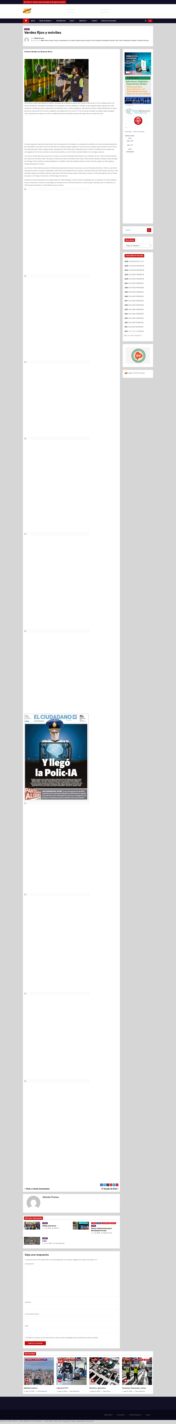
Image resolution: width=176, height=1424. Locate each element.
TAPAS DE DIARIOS (45, 21)
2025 (126, 266)
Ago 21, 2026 (62, 1391)
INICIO (33, 21)
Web (26, 1326)
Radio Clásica (108, 1415)
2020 (126, 288)
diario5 (56, 1228)
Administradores (31, 1388)
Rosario (112, 40)
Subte (93, 1223)
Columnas (139, 1359)
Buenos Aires (129, 136)
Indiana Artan (107, 1233)
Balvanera (127, 40)
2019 (126, 292)
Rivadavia (105, 40)
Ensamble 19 (120, 1415)
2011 (126, 327)
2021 (126, 283)
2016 (126, 305)
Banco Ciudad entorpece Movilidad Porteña (101, 1229)
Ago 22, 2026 (30, 1391)
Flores (56, 40)
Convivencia (38, 1359)
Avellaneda (63, 40)
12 (143, 266)
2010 (126, 331)
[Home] (26, 20)
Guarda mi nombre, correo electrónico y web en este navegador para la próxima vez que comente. (62, 1338)
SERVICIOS (82, 21)
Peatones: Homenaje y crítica (134, 1388)
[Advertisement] (71, 129)
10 (140, 266)
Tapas (93, 1225)
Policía (106, 1359)
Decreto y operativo (97, 1388)
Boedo (134, 40)
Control (73, 1359)
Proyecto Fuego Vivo (135, 1415)
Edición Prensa (39, 38)
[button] (145, 21)
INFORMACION (61, 21)
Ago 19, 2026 (128, 1391)
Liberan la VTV (62, 1388)
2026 (126, 261)
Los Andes (71, 40)
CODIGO (94, 21)
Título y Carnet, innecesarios (37, 1189)
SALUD (72, 21)
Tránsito (61, 1362)
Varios (27, 29)
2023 (126, 275)
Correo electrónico (32, 1314)
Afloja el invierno (49, 1226)
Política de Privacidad (108, 21)
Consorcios (29, 1359)
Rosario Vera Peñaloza (93, 40)
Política (113, 1223)
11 (141, 266)
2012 (126, 323)
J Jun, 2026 (48, 1243)
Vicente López (48, 40)
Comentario (30, 1264)
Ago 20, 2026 (95, 1391)
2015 (126, 309)
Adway (148, 1415)
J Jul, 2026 (47, 1228)
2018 (126, 296)
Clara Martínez (59, 1243)
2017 (126, 301)
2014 (126, 314)
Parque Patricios (143, 40)
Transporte (106, 1223)
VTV (60, 1359)
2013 (126, 318)
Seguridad (65, 1359)
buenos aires (80, 40)
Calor (44, 1241)
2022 (126, 279)
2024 (126, 270)
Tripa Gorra (106, 1391)
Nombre (28, 1302)
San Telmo (119, 40)
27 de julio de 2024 (109, 1189)
